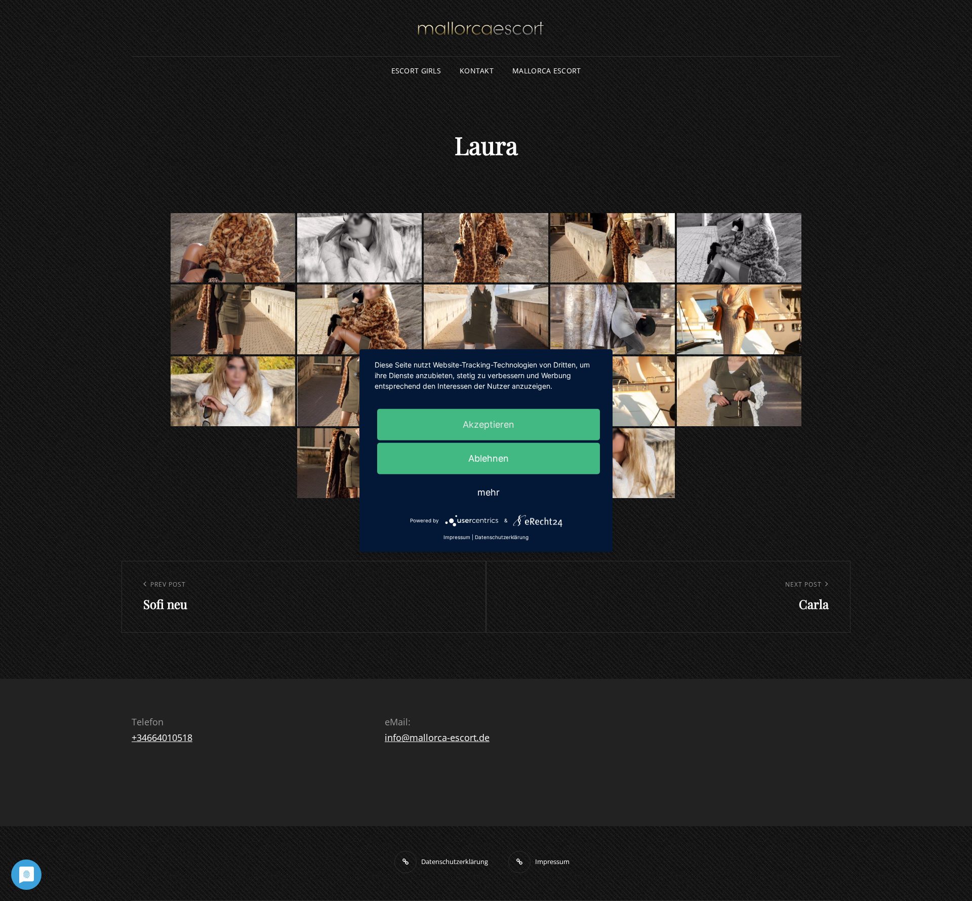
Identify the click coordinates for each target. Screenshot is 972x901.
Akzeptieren (488, 424)
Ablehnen (488, 458)
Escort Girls (416, 70)
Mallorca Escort (546, 70)
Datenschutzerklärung (502, 537)
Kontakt (477, 70)
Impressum (456, 537)
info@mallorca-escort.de (437, 737)
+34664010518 (162, 737)
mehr (488, 492)
